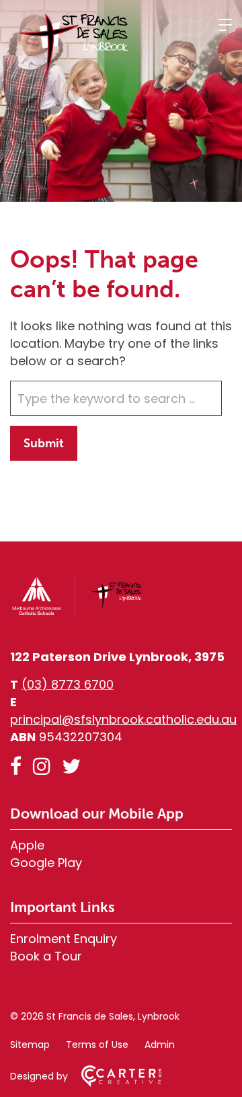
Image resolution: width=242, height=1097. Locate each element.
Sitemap (30, 1044)
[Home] (77, 612)
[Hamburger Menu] (225, 25)
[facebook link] (16, 766)
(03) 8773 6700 (68, 684)
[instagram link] (41, 766)
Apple (27, 845)
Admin (160, 1044)
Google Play (46, 862)
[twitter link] (71, 766)
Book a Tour (46, 956)
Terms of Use (97, 1044)
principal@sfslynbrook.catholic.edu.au (123, 719)
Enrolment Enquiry (63, 938)
